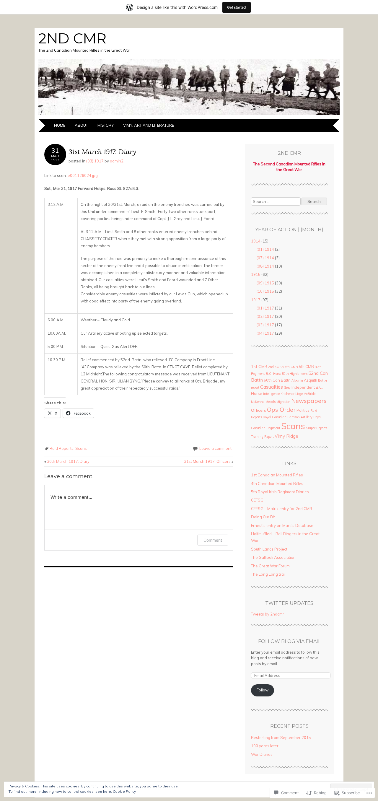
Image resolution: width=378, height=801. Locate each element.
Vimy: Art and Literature (148, 125)
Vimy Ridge (286, 436)
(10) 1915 (265, 291)
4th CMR (291, 367)
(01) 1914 (265, 249)
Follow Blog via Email (289, 641)
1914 (255, 241)
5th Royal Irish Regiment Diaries (280, 491)
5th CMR (306, 366)
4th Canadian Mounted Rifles (277, 483)
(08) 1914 (265, 266)
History (105, 125)
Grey (287, 387)
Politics (302, 410)
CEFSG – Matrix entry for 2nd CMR (281, 508)
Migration (283, 402)
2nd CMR (72, 38)
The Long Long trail (268, 574)
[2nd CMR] (189, 115)
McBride (309, 394)
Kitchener (287, 394)
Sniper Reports (316, 428)
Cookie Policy (124, 791)
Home (59, 125)
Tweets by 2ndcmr (267, 614)
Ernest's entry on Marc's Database (282, 525)
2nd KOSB (276, 367)
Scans (81, 448)
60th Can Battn (277, 380)
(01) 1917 (265, 308)
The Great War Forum (270, 566)
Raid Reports (62, 448)
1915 (255, 274)
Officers (258, 410)
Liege (299, 394)
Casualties (271, 387)
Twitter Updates (289, 603)
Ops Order (281, 409)
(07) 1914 (265, 257)
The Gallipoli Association (273, 557)
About (81, 125)
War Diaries (262, 754)
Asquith (310, 380)
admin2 (116, 161)
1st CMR (259, 366)
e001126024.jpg (83, 175)
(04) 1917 (265, 333)
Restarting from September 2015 (281, 737)
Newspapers (309, 400)
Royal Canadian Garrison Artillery (287, 417)
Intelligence (271, 394)
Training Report (262, 436)
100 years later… (266, 745)
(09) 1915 (265, 283)
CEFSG (257, 500)
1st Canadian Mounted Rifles (277, 475)
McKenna (258, 402)
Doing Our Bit (263, 517)
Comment (212, 540)
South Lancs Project (269, 549)
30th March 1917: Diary (66, 461)
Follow (262, 690)
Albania (297, 380)
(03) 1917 (95, 161)
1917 (255, 299)
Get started (236, 7)
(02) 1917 (265, 316)
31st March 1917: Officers (208, 461)
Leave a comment (215, 448)
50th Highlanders (294, 374)
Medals (270, 402)
